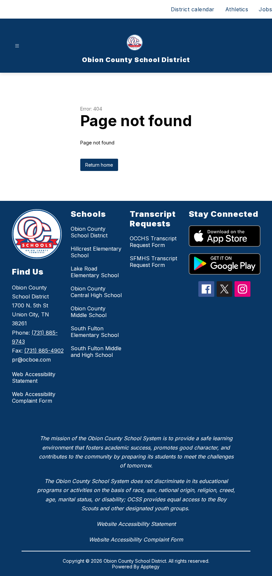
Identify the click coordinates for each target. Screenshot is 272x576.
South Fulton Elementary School (95, 331)
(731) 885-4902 (44, 350)
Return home (99, 165)
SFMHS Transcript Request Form (153, 261)
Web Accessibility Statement (33, 377)
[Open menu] (17, 46)
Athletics (236, 9)
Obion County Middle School (88, 311)
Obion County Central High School (96, 291)
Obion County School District (89, 232)
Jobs (265, 9)
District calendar (193, 9)
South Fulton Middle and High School (96, 351)
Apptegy (150, 566)
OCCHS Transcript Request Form (153, 241)
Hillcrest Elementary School (96, 252)
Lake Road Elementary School (95, 272)
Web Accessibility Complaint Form (33, 397)
